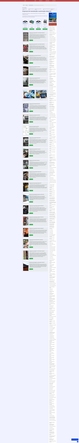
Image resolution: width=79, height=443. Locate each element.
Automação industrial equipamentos (51, 61)
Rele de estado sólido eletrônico (51, 373)
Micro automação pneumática (51, 319)
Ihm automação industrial (52, 250)
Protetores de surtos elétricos (51, 354)
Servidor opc (50, 414)
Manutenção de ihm (51, 302)
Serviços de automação (52, 409)
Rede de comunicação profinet (51, 356)
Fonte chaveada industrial (52, 234)
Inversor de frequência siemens (52, 287)
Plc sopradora (50, 331)
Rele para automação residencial (51, 393)
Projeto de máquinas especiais (51, 351)
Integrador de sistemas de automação (52, 275)
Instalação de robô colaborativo (51, 266)
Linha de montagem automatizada (51, 293)
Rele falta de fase (51, 387)
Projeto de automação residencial (51, 347)
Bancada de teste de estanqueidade (51, 85)
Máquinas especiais (51, 311)
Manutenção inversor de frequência (52, 308)
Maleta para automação (52, 295)
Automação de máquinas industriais (52, 50)
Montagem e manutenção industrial (52, 323)
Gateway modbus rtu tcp (52, 244)
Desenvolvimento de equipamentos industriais (52, 162)
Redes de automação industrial (51, 358)
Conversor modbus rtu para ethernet (52, 148)
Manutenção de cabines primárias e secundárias (52, 299)
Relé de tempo (51, 385)
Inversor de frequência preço (52, 285)
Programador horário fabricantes (51, 341)
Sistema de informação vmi (52, 426)
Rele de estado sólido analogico (51, 371)
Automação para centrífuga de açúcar (52, 69)
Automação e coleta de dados (52, 51)
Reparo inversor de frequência (51, 402)
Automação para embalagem (52, 73)
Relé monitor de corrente (52, 390)
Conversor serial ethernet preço (52, 152)
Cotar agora (31, 40)
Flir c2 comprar (51, 229)
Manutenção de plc (51, 305)
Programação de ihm (51, 335)
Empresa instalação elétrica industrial (52, 205)
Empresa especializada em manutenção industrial (52, 200)
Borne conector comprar (52, 90)
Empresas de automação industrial (52, 210)
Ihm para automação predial (52, 255)
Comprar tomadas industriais (52, 122)
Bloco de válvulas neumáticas (52, 86)
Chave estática (51, 112)
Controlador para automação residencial (52, 142)
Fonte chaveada (51, 233)
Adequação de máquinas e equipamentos (52, 30)
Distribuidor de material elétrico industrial (52, 172)
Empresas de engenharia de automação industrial (52, 214)
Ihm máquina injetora (51, 254)
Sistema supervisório (51, 428)
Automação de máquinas (52, 44)
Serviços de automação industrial (52, 411)
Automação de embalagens (52, 38)
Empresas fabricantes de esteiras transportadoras (52, 222)
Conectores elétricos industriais (51, 128)
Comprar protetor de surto (52, 119)
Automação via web (51, 80)
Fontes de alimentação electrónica (51, 238)
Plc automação (51, 326)
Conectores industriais (51, 129)
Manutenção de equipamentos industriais (52, 301)
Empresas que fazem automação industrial (51, 224)
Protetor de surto (51, 352)
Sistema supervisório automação (51, 430)
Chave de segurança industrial (51, 111)
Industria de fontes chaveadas (51, 261)
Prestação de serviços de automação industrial (52, 333)
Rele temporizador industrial (52, 397)
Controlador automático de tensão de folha (52, 140)
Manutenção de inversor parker (52, 304)
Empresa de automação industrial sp (46, 9)
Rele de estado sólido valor (52, 378)
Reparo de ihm (51, 398)
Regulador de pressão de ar (52, 365)
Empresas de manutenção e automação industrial (52, 218)
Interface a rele (51, 278)
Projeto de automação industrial (51, 343)
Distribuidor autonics (51, 164)
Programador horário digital (52, 339)
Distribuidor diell (51, 174)
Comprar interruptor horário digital (52, 118)
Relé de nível (50, 379)
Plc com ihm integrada (51, 328)
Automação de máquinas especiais (52, 48)
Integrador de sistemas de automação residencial (52, 277)
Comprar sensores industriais (51, 121)
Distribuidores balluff (51, 184)
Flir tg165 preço (51, 232)
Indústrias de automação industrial (52, 262)
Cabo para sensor (51, 91)
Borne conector (51, 89)
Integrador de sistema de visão (52, 272)
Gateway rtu (50, 245)
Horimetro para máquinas (52, 249)
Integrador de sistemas (52, 273)
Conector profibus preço (52, 126)
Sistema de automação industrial (51, 422)
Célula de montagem (51, 109)
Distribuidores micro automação (51, 187)
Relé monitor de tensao (52, 391)
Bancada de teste (51, 83)
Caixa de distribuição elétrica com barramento (52, 94)
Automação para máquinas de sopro (52, 74)
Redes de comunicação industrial (51, 360)
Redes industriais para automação (51, 362)
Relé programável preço (52, 394)
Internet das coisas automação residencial (51, 281)
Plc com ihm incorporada (52, 327)
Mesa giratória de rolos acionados (52, 315)
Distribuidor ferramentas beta (31, 9)
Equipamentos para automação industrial (38, 9)
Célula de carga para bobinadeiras (51, 98)
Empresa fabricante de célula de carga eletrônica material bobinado (52, 203)
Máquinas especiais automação (51, 313)
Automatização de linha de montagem (52, 82)
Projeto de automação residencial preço (51, 349)
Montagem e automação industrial (52, 321)
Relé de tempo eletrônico (52, 386)
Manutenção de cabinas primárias (52, 297)
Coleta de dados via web (52, 113)
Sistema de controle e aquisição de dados (51, 424)
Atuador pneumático (51, 36)
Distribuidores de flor (51, 185)
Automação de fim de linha (52, 41)
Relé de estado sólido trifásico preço (51, 377)
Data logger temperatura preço (52, 155)
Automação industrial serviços (51, 67)
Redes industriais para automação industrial (51, 364)
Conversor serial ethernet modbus (52, 150)
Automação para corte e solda (52, 71)
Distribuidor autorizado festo (52, 167)
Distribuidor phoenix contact (52, 181)
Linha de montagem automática (51, 291)
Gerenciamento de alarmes (52, 246)
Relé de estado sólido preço (52, 375)
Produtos (40, 0)
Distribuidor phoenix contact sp (52, 183)
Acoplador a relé (51, 26)
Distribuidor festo (51, 177)
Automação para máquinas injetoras (52, 76)
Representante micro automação (51, 404)
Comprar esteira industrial (52, 116)
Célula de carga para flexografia (51, 102)
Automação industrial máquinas (51, 63)
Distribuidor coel (51, 168)
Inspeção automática (51, 264)
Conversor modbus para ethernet (52, 146)
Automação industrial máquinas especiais (51, 65)
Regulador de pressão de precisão (52, 367)
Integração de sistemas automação (52, 270)
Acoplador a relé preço (51, 27)
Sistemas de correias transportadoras (51, 439)
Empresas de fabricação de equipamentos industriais (52, 216)
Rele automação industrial (52, 368)
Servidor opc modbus (51, 415)
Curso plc (50, 153)
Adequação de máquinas (52, 28)
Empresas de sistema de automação (52, 220)
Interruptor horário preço (52, 284)
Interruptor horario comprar (52, 283)
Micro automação (51, 317)
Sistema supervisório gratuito (51, 434)
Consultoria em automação (52, 136)
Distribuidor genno (51, 178)
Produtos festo (51, 334)
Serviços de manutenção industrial (52, 413)
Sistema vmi (50, 437)
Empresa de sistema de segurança (52, 195)
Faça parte (54, 0)
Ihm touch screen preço (52, 259)
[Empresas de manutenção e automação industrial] (25, 22)
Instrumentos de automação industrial (52, 268)
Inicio (35, 0)
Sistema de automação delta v (52, 420)
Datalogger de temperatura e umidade (52, 160)
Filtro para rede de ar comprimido (51, 228)
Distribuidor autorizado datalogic (52, 166)
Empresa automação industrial (51, 189)
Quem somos (47, 0)
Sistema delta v (51, 427)
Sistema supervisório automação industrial (51, 432)
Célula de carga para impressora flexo (51, 104)
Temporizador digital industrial (25, 9)
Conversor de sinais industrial (51, 144)
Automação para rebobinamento (51, 78)
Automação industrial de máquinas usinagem (52, 56)
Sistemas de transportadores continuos (52, 441)
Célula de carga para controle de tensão (52, 100)
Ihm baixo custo (51, 251)
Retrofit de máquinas (51, 405)
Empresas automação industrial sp (51, 207)
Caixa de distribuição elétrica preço (52, 96)
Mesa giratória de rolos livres (52, 316)
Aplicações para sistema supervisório (52, 34)
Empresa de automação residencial (52, 193)
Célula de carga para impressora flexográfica (52, 106)
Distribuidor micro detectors (53, 9)
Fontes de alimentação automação (51, 236)
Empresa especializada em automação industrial (52, 198)
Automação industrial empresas (51, 59)
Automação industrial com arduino (52, 54)
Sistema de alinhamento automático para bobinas (52, 417)
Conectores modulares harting (52, 133)
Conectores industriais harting (51, 131)
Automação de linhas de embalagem (52, 43)
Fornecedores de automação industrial (52, 241)
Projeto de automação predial (51, 345)
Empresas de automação (52, 208)
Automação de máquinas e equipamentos (52, 46)
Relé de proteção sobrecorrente (51, 383)
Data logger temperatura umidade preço (52, 157)
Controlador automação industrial (52, 138)
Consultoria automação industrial (52, 135)
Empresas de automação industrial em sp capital (52, 212)
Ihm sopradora (51, 256)
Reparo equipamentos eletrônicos (51, 400)
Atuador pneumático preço (52, 37)
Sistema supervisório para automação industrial (52, 436)
